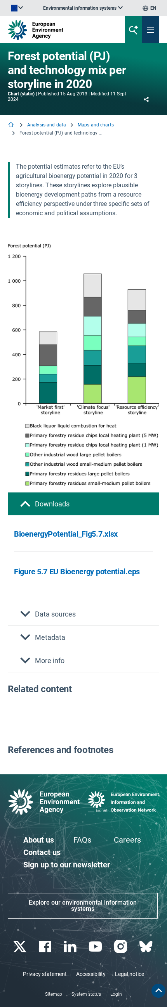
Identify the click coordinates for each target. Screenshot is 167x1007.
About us (38, 840)
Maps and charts (96, 125)
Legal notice (129, 974)
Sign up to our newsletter (66, 864)
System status (86, 994)
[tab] (83, 503)
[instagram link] (121, 947)
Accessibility (91, 974)
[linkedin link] (71, 947)
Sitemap (53, 994)
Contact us (42, 852)
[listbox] (83, 8)
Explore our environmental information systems (83, 905)
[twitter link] (20, 947)
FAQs (82, 840)
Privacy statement (45, 974)
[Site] (56, 29)
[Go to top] (158, 991)
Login (116, 994)
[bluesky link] (147, 947)
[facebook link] (46, 947)
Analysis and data (46, 125)
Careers (127, 840)
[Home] (12, 125)
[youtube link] (96, 947)
